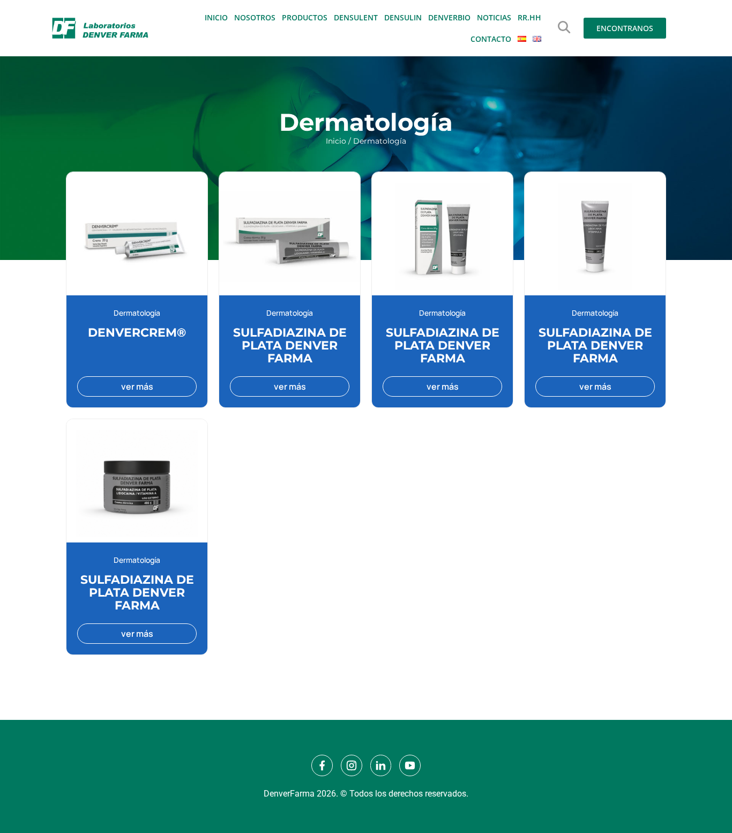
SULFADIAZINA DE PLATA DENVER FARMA (290, 345)
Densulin (403, 17)
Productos (304, 17)
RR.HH (529, 17)
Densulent (356, 17)
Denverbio (449, 17)
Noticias (494, 17)
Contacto (490, 39)
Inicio (216, 17)
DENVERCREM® (137, 332)
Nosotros (254, 17)
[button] (564, 27)
